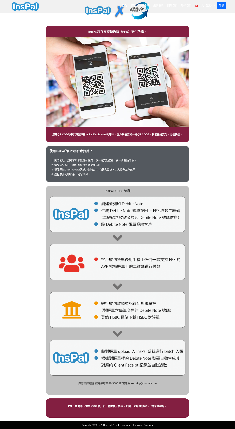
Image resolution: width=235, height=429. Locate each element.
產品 (124, 5)
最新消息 (158, 5)
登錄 (221, 5)
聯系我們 (186, 5)
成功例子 (144, 5)
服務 (133, 5)
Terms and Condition (143, 425)
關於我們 (172, 5)
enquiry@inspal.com (144, 383)
